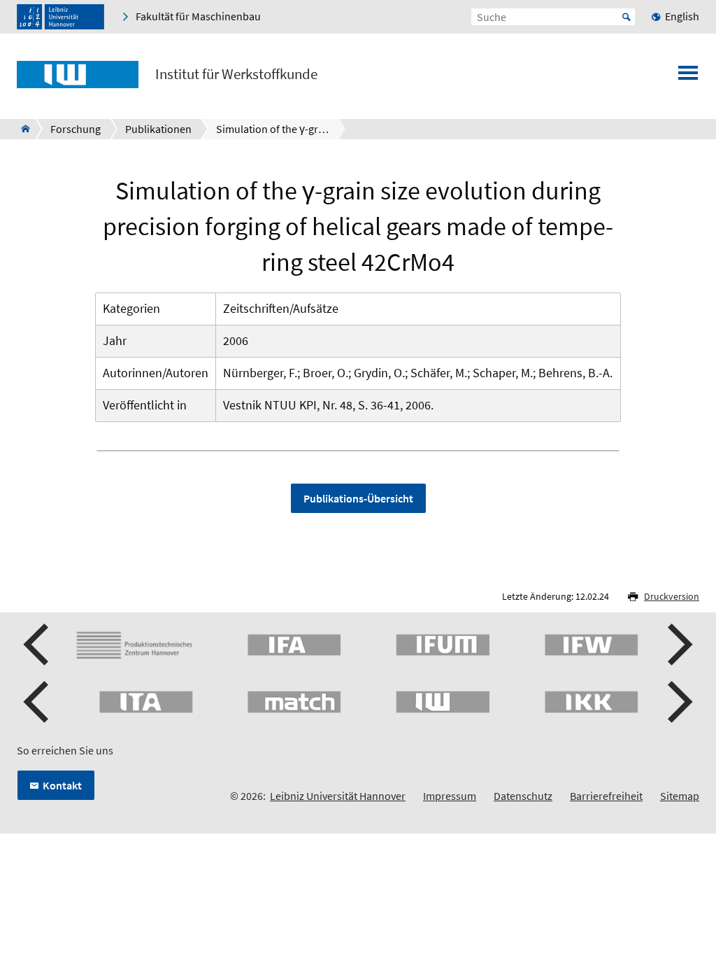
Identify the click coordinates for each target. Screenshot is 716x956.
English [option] (682, 16)
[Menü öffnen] (688, 77)
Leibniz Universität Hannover (338, 796)
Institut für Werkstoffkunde (236, 74)
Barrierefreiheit (606, 796)
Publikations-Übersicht (358, 498)
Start (626, 16)
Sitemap (679, 796)
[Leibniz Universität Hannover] (60, 16)
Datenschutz (523, 796)
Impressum (449, 796)
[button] (38, 645)
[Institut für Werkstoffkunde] (21, 129)
